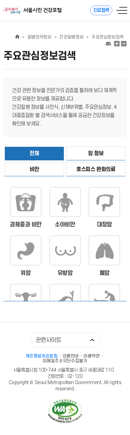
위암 (25, 273)
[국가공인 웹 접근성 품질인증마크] (65, 411)
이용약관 (92, 356)
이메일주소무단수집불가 (65, 360)
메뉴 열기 (121, 10)
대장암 (104, 225)
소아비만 (65, 225)
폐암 (104, 273)
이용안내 (71, 356)
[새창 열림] (108, 43)
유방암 (65, 273)
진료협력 (101, 10)
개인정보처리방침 (41, 356)
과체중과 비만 (26, 225)
